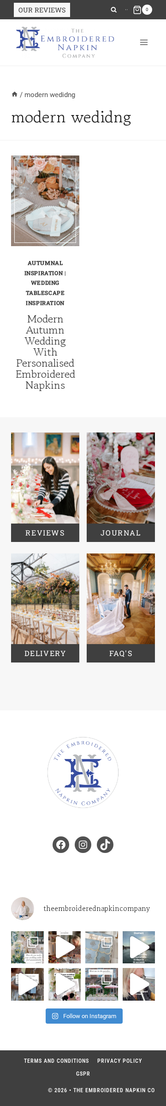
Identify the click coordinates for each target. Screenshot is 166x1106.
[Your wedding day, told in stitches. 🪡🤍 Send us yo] (64, 984)
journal (121, 532)
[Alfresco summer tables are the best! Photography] (101, 984)
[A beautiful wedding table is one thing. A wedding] (27, 947)
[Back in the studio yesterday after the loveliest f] (139, 947)
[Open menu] (143, 42)
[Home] (14, 95)
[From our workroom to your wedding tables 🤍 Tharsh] (101, 947)
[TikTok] (127, 10)
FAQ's (121, 653)
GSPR (83, 1074)
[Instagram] (126, 10)
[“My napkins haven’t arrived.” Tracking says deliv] (139, 984)
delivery (45, 653)
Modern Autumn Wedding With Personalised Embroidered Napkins (45, 352)
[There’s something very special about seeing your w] (27, 984)
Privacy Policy (119, 1061)
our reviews (41, 10)
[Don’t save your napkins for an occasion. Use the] (64, 947)
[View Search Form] (113, 10)
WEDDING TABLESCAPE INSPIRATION (45, 292)
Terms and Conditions (56, 1061)
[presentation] (45, 201)
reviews (45, 532)
